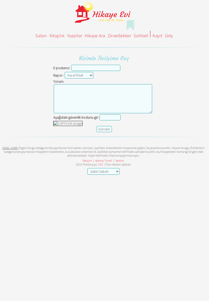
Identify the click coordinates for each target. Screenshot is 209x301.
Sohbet (141, 36)
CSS (100, 164)
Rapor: (58, 75)
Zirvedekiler (119, 36)
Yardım (119, 160)
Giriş (169, 36)
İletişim (87, 160)
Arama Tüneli (103, 160)
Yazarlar (74, 36)
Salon (41, 36)
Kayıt (157, 36)
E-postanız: (61, 68)
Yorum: (58, 81)
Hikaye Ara (95, 36)
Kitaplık (56, 36)
